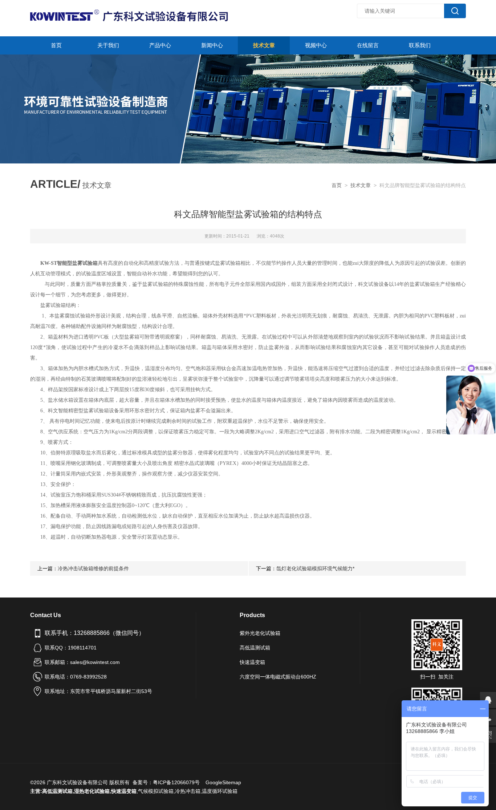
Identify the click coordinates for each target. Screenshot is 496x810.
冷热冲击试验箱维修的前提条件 (93, 568)
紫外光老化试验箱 (260, 633)
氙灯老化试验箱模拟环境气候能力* (315, 568)
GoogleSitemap (223, 782)
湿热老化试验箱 (92, 791)
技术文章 (264, 45)
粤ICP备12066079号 (176, 782)
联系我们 (420, 45)
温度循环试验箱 (219, 791)
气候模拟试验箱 (156, 791)
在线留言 (368, 45)
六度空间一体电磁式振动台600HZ (278, 677)
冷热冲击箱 (187, 791)
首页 (56, 45)
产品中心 (160, 45)
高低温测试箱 (255, 648)
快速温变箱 (252, 662)
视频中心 (316, 45)
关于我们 (108, 45)
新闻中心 (212, 45)
